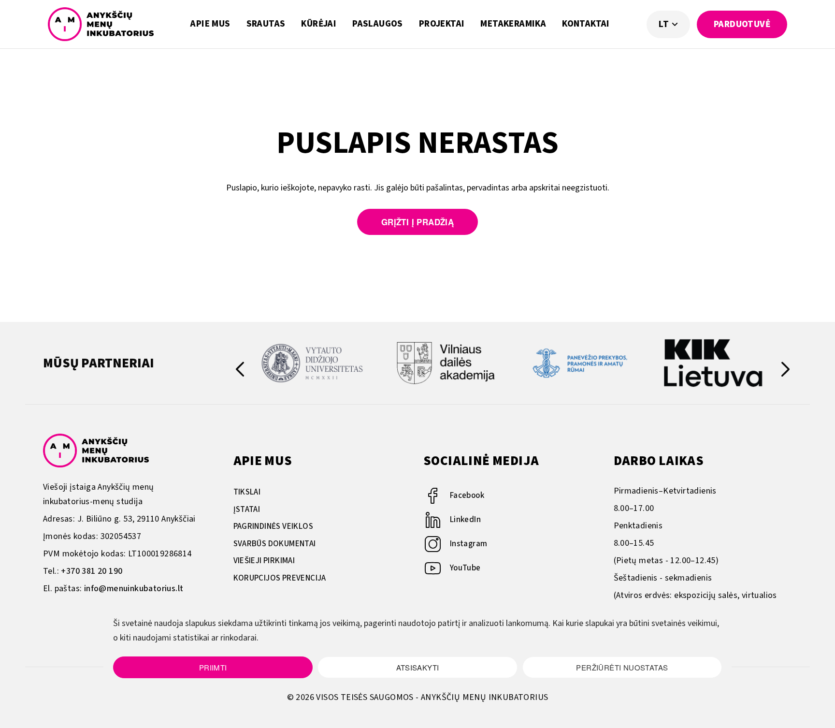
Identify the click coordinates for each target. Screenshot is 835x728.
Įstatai (246, 509)
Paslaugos (377, 23)
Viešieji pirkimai (264, 561)
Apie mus (210, 23)
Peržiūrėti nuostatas (622, 667)
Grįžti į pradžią (417, 222)
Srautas (266, 23)
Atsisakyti (417, 667)
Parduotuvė (742, 24)
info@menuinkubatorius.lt (134, 588)
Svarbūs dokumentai (274, 544)
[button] (785, 371)
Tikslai (247, 492)
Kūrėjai (318, 23)
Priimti (213, 667)
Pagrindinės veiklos (273, 526)
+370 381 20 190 (91, 571)
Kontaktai (586, 23)
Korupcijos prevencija (279, 578)
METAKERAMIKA (513, 23)
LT (665, 24)
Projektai (442, 23)
